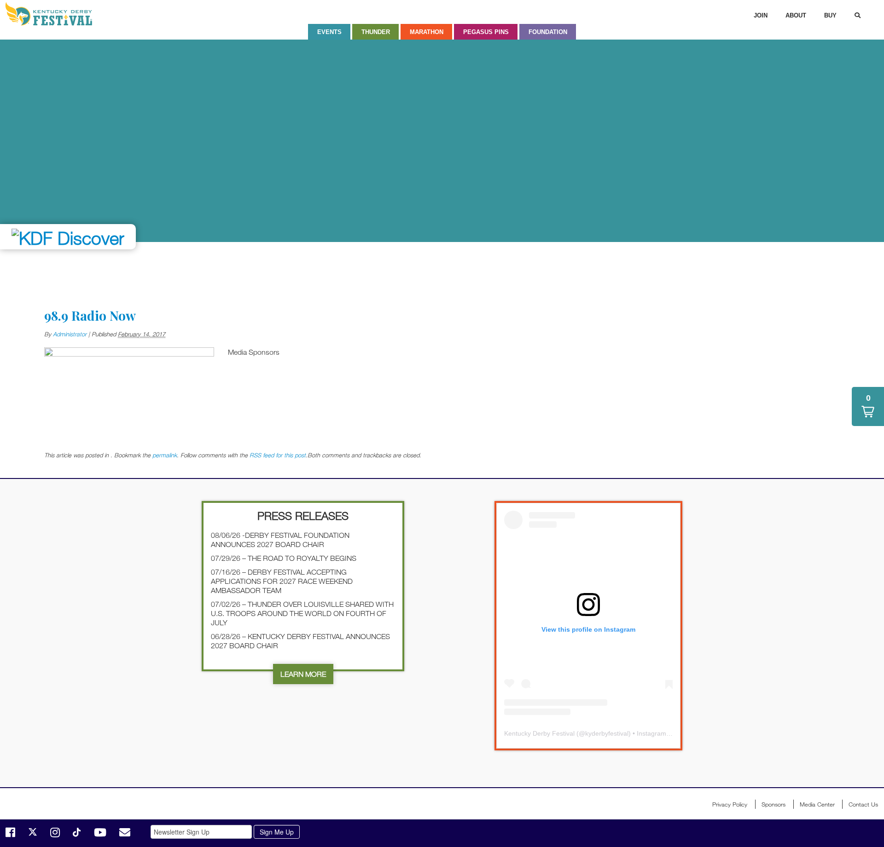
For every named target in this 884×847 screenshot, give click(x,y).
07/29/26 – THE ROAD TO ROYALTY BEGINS (283, 558)
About (795, 15)
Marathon (426, 32)
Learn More (303, 674)
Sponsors (773, 804)
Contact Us (863, 804)
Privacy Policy (729, 804)
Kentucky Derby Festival (54, 14)
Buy (830, 15)
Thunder (375, 32)
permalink (164, 455)
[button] (868, 406)
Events (329, 32)
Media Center (817, 804)
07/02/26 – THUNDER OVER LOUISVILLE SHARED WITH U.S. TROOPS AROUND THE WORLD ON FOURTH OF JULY (302, 613)
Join (761, 15)
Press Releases (303, 515)
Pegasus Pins (486, 32)
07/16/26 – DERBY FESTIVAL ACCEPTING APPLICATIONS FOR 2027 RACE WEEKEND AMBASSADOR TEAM (282, 581)
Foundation (548, 32)
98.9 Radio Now (90, 315)
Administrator (70, 334)
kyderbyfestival (606, 733)
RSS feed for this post (278, 455)
